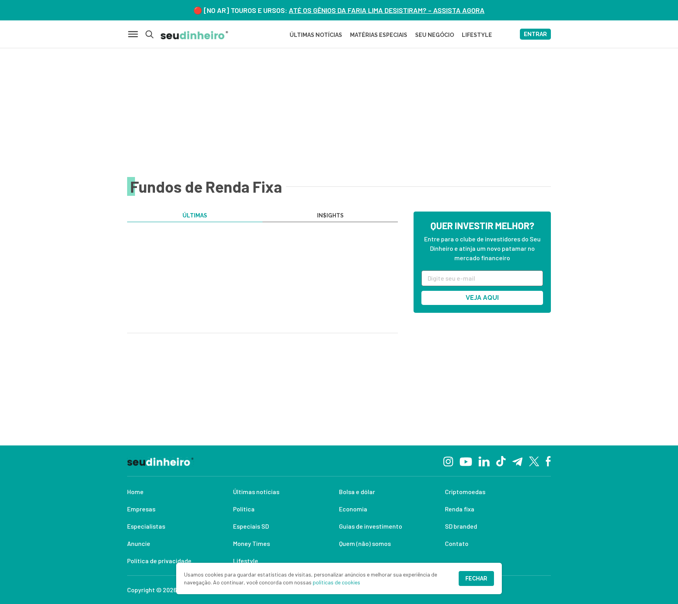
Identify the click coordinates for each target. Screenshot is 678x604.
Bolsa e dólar (357, 491)
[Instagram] (448, 460)
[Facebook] (548, 461)
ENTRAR (535, 34)
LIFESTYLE (477, 35)
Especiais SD (251, 526)
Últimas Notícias (316, 35)
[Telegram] (517, 460)
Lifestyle (245, 560)
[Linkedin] (484, 460)
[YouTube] (465, 460)
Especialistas (146, 526)
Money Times (251, 543)
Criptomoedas (465, 491)
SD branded (461, 526)
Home (135, 491)
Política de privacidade (159, 560)
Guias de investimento (370, 526)
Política (244, 509)
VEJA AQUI (482, 297)
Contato (456, 543)
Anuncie (138, 543)
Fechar (476, 578)
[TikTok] (501, 461)
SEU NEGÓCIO (434, 35)
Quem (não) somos (365, 543)
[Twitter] (534, 461)
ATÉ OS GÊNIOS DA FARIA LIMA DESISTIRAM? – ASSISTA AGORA (387, 10)
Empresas (141, 509)
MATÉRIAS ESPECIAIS (378, 35)
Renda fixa (459, 509)
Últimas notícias (256, 491)
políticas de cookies (336, 582)
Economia (353, 509)
